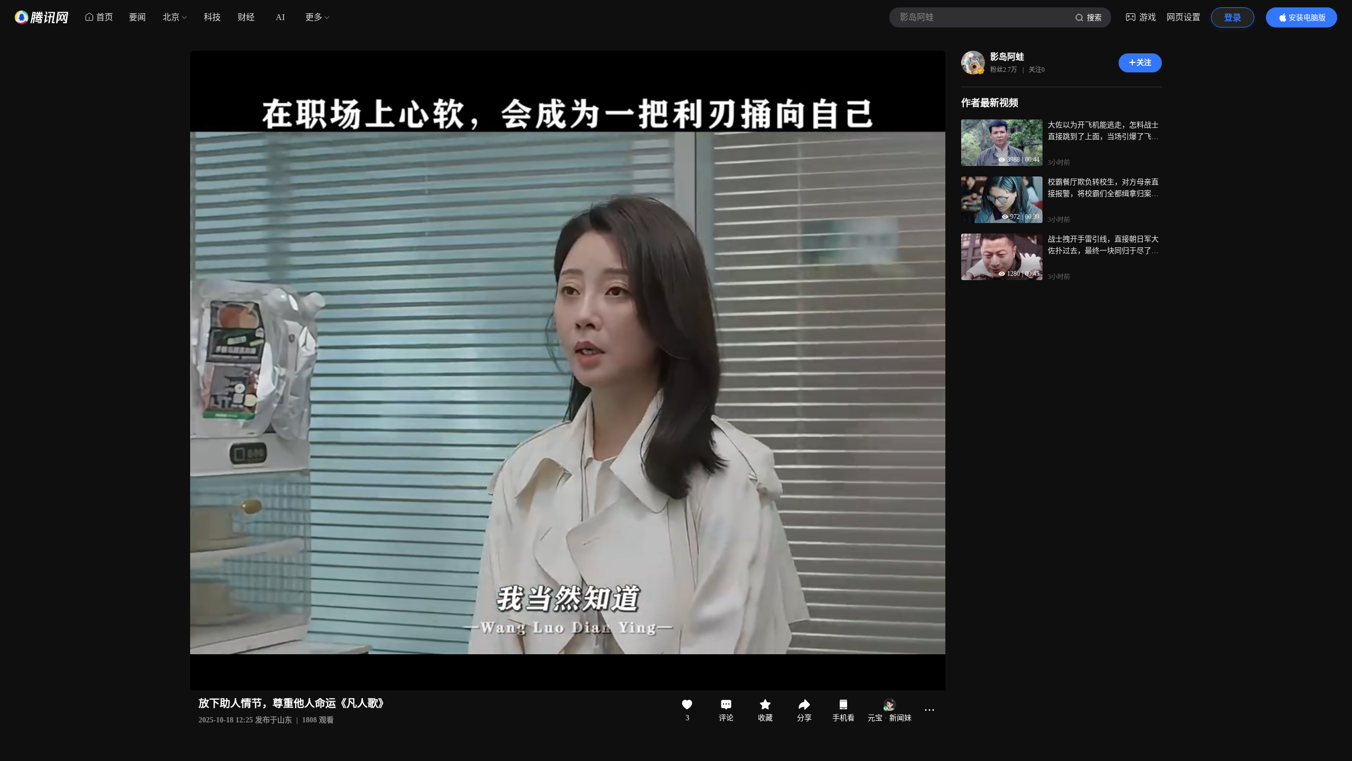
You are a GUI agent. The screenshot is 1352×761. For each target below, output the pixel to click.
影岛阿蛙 (1007, 56)
